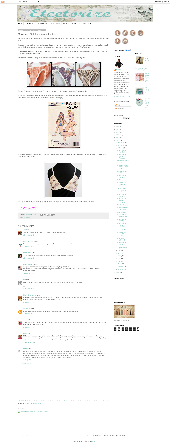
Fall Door (120, 180)
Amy (24, 320)
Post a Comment (26, 364)
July (119, 253)
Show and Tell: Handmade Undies (122, 190)
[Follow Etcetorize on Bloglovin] (122, 51)
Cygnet (25, 349)
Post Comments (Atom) (34, 403)
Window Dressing (122, 205)
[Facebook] (117, 36)
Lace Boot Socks (147, 58)
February (121, 267)
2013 (118, 135)
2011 (118, 140)
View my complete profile (122, 96)
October (120, 148)
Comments (120, 108)
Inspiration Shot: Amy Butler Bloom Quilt (122, 184)
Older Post (105, 400)
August (120, 250)
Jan (24, 230)
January (120, 269)
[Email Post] (41, 214)
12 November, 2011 (29, 342)
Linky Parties (76, 23)
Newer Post (22, 400)
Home (20, 23)
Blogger (93, 441)
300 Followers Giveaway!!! (142, 69)
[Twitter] (140, 36)
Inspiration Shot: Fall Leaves (122, 208)
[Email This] (45, 215)
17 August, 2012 (28, 360)
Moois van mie (28, 264)
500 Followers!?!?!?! (147, 90)
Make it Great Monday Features (121, 156)
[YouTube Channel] (125, 44)
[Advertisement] (63, 382)
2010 (118, 273)
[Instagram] (117, 44)
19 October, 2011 (28, 235)
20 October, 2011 (28, 302)
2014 (118, 132)
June (119, 256)
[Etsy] (125, 36)
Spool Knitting (87, 23)
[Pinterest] (132, 36)
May (119, 258)
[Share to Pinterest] (54, 215)
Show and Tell (55, 23)
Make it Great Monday (121, 220)
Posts (118, 105)
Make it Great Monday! (121, 151)
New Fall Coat (121, 212)
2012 (118, 137)
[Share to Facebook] (52, 215)
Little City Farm (28, 241)
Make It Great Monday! (121, 243)
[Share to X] (49, 215)
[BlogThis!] (47, 215)
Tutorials (66, 23)
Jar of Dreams (121, 229)
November (121, 145)
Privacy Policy (26, 436)
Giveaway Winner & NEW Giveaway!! (147, 103)
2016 (118, 127)
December (121, 142)
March (120, 264)
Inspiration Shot (43, 23)
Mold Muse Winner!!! (121, 239)
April (119, 261)
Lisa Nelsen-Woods (29, 295)
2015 (118, 129)
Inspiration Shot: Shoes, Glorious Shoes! (123, 166)
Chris (25, 333)
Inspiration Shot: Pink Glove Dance (122, 233)
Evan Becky (27, 253)
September (121, 248)
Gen (24, 280)
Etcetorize (119, 69)
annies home (27, 308)
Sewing (28, 217)
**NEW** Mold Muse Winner (122, 215)
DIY (24, 217)
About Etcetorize (30, 23)
